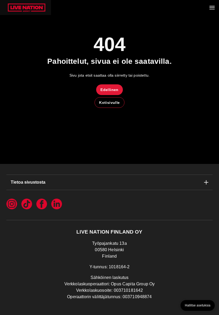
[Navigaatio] (212, 7)
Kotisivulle (109, 102)
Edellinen (109, 90)
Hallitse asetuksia (197, 305)
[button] (25, 7)
